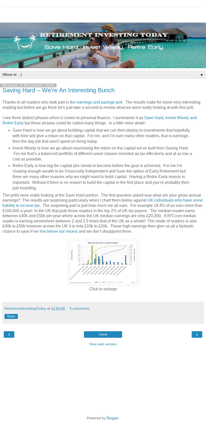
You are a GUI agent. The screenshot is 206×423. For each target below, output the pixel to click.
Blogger (113, 418)
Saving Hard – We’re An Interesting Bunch (59, 90)
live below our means (59, 231)
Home (103, 334)
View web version (103, 344)
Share (11, 316)
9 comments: (80, 308)
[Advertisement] (103, 14)
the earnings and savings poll (96, 102)
